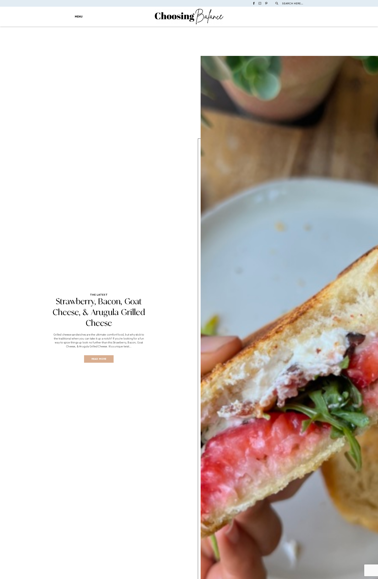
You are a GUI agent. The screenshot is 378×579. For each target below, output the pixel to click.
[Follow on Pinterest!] (266, 3)
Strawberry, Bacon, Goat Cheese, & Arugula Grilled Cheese (99, 312)
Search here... (292, 3)
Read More (99, 358)
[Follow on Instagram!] (259, 3)
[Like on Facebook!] (254, 3)
